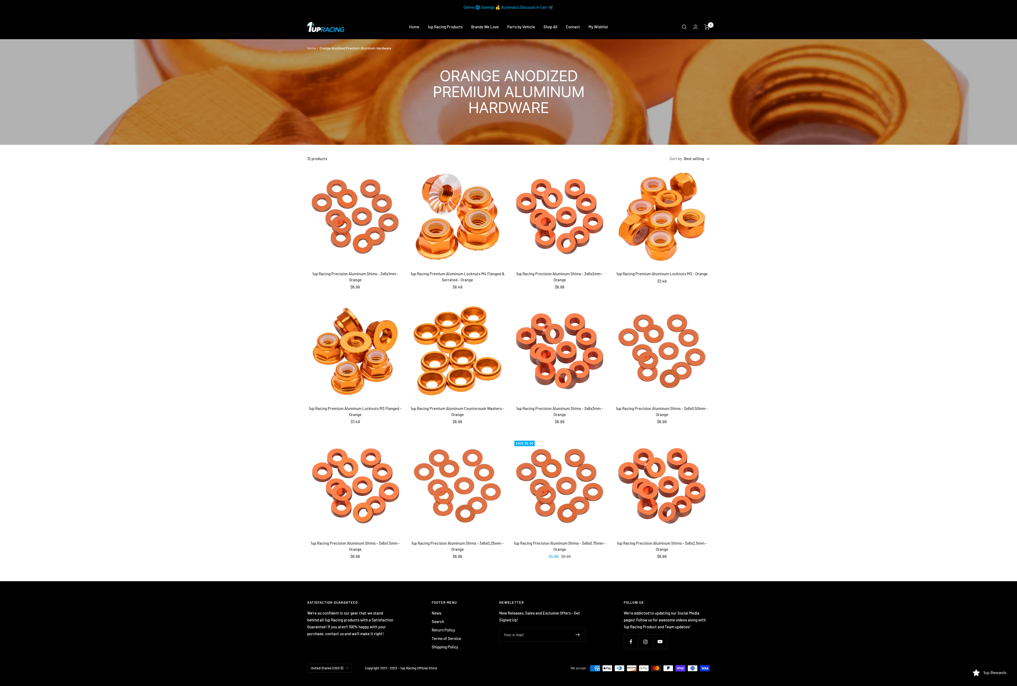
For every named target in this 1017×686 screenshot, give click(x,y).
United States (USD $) (327, 668)
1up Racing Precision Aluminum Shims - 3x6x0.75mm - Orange (560, 546)
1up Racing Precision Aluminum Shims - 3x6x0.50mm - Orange (662, 411)
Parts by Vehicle (521, 26)
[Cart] (707, 27)
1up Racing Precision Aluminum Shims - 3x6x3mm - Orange (559, 411)
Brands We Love (485, 26)
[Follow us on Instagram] (645, 641)
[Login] (695, 27)
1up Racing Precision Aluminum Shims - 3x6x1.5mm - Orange (355, 546)
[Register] (578, 635)
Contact (573, 26)
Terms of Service (446, 638)
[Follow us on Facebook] (631, 641)
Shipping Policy (445, 646)
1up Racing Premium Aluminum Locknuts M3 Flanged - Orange (355, 411)
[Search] (684, 27)
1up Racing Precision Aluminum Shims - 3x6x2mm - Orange (559, 276)
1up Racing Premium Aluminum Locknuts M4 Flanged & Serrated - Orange (458, 276)
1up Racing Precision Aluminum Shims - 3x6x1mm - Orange (355, 276)
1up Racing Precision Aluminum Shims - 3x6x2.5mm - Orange (662, 546)
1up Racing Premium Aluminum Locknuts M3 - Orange (662, 273)
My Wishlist (598, 26)
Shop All (550, 26)
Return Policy (443, 630)
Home (414, 26)
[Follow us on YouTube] (660, 641)
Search (438, 621)
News (436, 613)
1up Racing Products (445, 26)
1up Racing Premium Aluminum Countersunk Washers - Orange (457, 411)
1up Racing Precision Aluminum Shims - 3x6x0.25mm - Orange (457, 546)
